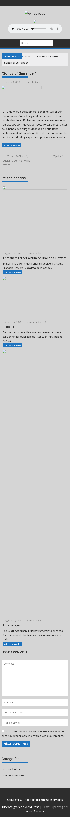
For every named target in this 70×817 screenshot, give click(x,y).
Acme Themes (35, 811)
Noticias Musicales (11, 144)
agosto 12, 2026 (12, 253)
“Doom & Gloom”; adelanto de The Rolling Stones (16, 160)
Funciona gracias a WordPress (20, 807)
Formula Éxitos (11, 769)
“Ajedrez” (58, 156)
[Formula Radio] (5, 42)
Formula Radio (33, 82)
